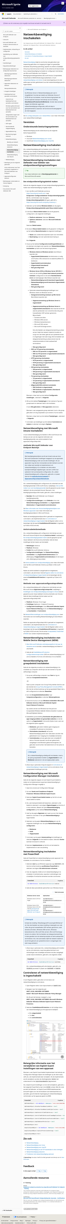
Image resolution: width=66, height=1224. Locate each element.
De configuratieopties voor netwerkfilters (38, 116)
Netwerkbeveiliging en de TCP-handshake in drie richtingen (44, 1149)
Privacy (34, 1220)
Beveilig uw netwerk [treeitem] (12, 142)
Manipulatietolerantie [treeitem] (10, 88)
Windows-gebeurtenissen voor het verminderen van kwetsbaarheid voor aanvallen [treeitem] (13, 109)
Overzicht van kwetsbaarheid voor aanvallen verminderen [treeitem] (12, 101)
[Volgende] (52, 14)
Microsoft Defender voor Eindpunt (37, 29)
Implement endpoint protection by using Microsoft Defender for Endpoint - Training (44, 1187)
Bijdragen (28, 1220)
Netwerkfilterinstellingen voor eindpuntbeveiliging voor (42, 614)
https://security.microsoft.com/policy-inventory (40, 202)
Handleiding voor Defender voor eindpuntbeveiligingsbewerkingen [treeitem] (11, 57)
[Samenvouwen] (20, 28)
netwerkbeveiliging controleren (33, 80)
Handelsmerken (19, 1223)
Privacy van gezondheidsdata (47, 1220)
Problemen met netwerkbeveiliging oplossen (40, 1154)
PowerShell (60, 631)
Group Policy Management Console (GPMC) (49, 687)
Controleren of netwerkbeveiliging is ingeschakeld (38, 56)
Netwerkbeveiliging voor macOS (43, 141)
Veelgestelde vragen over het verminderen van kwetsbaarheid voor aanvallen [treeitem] (12, 117)
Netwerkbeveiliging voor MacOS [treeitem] (12, 155)
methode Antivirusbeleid (40, 476)
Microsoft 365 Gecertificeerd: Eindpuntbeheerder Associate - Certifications (44, 1198)
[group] (44, 1119)
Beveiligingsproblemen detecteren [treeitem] (11, 75)
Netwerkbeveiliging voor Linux (41, 138)
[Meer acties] (63, 29)
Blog (21, 1220)
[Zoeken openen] (55, 14)
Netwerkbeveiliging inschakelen (33, 54)
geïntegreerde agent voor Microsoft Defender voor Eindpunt (33, 910)
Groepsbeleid (52, 631)
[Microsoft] (3, 14)
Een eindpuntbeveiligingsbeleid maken (35, 537)
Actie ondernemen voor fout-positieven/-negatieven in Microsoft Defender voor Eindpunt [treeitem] (12, 170)
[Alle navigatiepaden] (24, 29)
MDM (26, 634)
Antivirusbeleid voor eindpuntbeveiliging (38, 562)
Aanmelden (61, 14)
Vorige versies (14, 1220)
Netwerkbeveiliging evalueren (35, 1152)
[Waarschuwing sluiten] (62, 3)
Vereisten (27, 52)
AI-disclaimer (4, 1220)
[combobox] (11, 31)
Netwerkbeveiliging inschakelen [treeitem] (12, 151)
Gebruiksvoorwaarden (7, 1223)
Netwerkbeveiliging (29, 62)
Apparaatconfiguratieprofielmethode (37, 479)
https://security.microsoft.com (35, 193)
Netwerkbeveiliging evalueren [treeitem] (12, 146)
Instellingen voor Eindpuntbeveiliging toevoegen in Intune (41, 592)
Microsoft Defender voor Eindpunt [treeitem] (9, 35)
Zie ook (26, 58)
